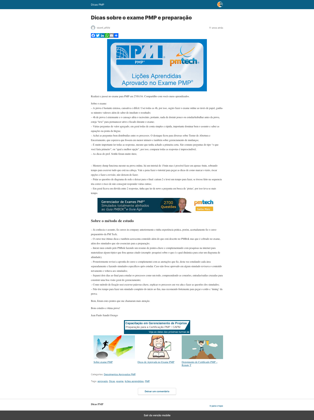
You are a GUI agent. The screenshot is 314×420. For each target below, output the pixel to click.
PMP (147, 381)
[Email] (111, 36)
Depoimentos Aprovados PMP (120, 374)
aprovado (102, 381)
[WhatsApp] (107, 36)
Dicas (112, 381)
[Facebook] (93, 36)
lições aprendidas (134, 381)
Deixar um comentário (157, 391)
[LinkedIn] (102, 36)
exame (119, 381)
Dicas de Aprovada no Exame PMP (156, 361)
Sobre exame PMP (103, 361)
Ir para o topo (216, 406)
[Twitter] (98, 36)
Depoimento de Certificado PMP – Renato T (200, 363)
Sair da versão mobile (157, 415)
